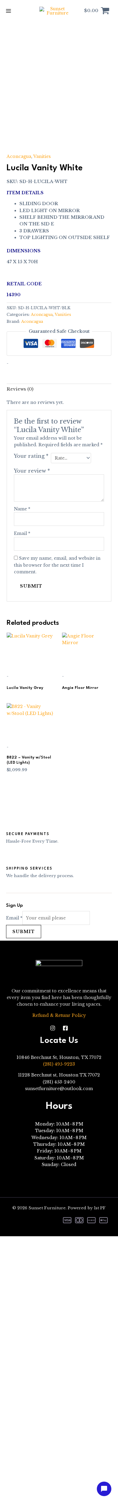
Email (22, 533)
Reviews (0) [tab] (20, 389)
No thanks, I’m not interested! (58, 1496)
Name (22, 509)
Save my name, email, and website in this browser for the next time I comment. (57, 565)
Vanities (42, 156)
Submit (23, 931)
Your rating (31, 456)
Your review (32, 471)
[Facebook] (65, 1028)
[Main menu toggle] (8, 11)
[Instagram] (52, 1028)
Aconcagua (19, 156)
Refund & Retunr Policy (59, 1015)
